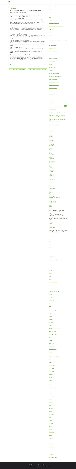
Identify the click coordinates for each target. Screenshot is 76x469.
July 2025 (50, 148)
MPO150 (50, 32)
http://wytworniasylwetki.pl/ (54, 85)
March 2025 (51, 153)
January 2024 (51, 171)
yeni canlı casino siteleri (53, 457)
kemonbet (50, 222)
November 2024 (51, 158)
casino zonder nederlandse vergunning (56, 26)
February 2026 (51, 139)
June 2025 (50, 149)
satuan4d (50, 390)
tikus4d (50, 279)
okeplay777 (51, 241)
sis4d (50, 262)
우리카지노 (51, 325)
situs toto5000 (51, 70)
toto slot (50, 411)
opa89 (50, 17)
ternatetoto (51, 423)
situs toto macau (52, 188)
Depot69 (50, 205)
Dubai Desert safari (52, 331)
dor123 (50, 337)
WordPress (41, 466)
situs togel (50, 9)
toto (49, 12)
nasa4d (50, 247)
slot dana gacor (51, 414)
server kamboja (51, 432)
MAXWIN (50, 316)
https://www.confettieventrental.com (55, 6)
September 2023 (52, 176)
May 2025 (50, 150)
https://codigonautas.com (53, 79)
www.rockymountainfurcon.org (54, 291)
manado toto (51, 408)
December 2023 (51, 172)
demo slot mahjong (52, 202)
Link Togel (50, 313)
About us (29, 464)
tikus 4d (50, 200)
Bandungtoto (51, 393)
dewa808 (50, 64)
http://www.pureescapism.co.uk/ (54, 73)
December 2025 (51, 141)
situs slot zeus (54, 211)
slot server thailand (52, 387)
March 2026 (51, 137)
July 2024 (50, 163)
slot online (51, 352)
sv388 (50, 306)
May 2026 (50, 135)
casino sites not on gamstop (54, 53)
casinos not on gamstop (53, 58)
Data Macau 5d (51, 322)
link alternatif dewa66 (52, 334)
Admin (12, 64)
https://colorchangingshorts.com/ (54, 197)
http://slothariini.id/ (52, 67)
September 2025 (52, 145)
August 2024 (51, 162)
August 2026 (51, 133)
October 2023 (51, 175)
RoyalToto (50, 194)
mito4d (50, 193)
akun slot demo (51, 235)
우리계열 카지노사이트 (52, 310)
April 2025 (50, 152)
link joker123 (51, 198)
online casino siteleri (52, 256)
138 (49, 303)
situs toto (50, 224)
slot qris (56, 40)
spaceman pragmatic (52, 201)
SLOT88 (50, 286)
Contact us (34, 464)
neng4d (50, 362)
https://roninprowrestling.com (54, 259)
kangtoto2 (50, 192)
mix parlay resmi (52, 343)
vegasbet (50, 220)
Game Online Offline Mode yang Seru (55, 121)
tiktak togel (51, 319)
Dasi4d (50, 417)
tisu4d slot (51, 374)
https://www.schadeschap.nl (54, 449)
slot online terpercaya (52, 349)
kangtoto (50, 244)
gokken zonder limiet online (54, 23)
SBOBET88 (50, 230)
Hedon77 (50, 238)
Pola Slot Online (51, 446)
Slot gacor (50, 435)
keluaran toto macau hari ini (54, 356)
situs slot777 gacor (52, 196)
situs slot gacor (51, 368)
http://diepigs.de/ (52, 96)
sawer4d (50, 206)
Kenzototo (50, 187)
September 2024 (52, 161)
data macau (51, 34)
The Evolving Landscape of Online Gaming (17, 69)
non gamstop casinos (52, 48)
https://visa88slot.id (52, 99)
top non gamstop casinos (53, 51)
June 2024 (50, 165)
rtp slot (50, 189)
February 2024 (51, 170)
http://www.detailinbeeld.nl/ (54, 91)
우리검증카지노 (51, 300)
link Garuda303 (29, 19)
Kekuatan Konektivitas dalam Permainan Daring (57, 115)
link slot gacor (51, 226)
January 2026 (51, 140)
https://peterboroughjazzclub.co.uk (55, 76)
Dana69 (50, 190)
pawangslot (51, 37)
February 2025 (51, 154)
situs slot (50, 207)
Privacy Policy (45, 464)
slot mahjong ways (52, 203)
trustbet (50, 265)
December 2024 (51, 157)
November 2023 (51, 174)
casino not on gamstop (53, 282)
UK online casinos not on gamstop (55, 328)
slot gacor (50, 20)
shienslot (50, 223)
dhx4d (50, 405)
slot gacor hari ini (52, 209)
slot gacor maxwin (52, 61)
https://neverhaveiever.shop (54, 82)
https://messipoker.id (52, 94)
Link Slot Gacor (51, 454)
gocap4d (50, 270)
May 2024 (50, 166)
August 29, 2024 (13, 8)
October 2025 (51, 144)
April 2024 (50, 167)
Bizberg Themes (51, 466)
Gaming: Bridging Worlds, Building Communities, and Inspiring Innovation (38, 70)
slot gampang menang (53, 45)
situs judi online (51, 346)
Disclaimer (39, 464)
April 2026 (50, 136)
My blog (50, 182)
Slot (49, 359)
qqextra (50, 253)
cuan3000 (50, 380)
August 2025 (51, 146)
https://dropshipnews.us (53, 88)
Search (51, 103)
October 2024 (51, 159)
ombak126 (50, 443)
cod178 (50, 185)
